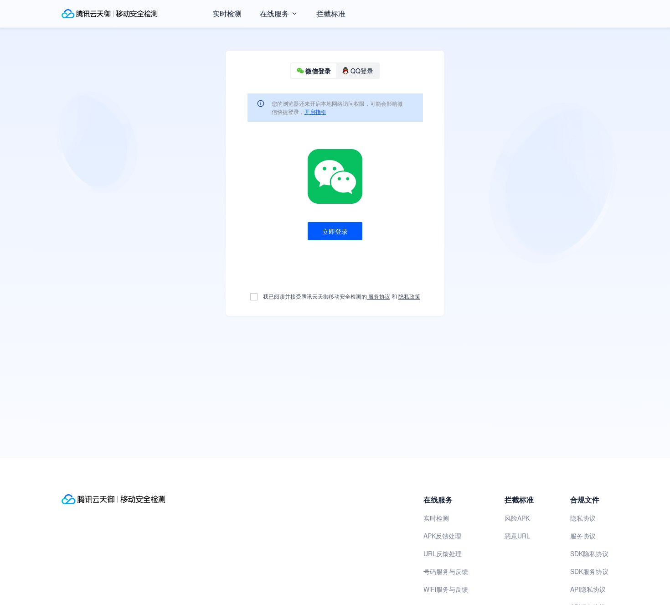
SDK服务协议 (589, 571)
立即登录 (335, 231)
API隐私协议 (588, 589)
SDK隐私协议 (589, 553)
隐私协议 (583, 517)
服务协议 (378, 296)
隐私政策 (409, 296)
